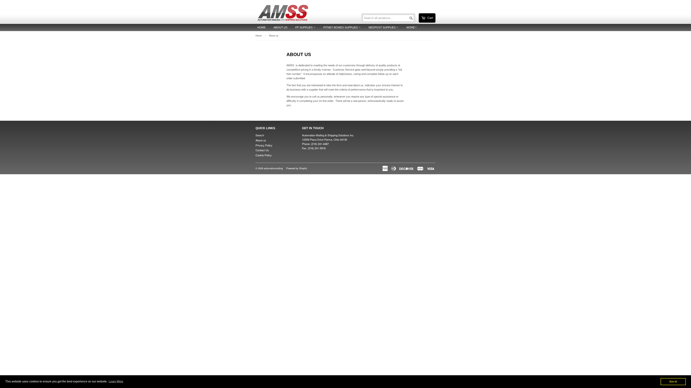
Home (261, 27)
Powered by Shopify (296, 168)
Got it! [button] (673, 381)
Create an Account (425, 8)
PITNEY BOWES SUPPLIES (340, 27)
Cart (429, 18)
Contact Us (262, 150)
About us (280, 27)
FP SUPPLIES (304, 27)
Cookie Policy (264, 155)
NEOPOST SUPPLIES (382, 27)
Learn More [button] (116, 381)
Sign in (406, 8)
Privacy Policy (264, 145)
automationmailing (273, 168)
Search (260, 135)
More (411, 27)
